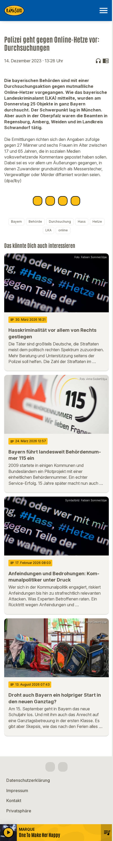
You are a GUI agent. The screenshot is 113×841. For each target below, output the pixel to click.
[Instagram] (63, 767)
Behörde (35, 221)
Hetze (97, 221)
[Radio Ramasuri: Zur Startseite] (50, 10)
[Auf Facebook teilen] (37, 201)
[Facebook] (50, 767)
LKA (48, 230)
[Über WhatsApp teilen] (63, 201)
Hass (82, 221)
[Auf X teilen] (50, 201)
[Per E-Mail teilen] (75, 201)
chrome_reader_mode (105, 61)
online (63, 230)
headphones (98, 61)
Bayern (16, 221)
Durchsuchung (60, 221)
